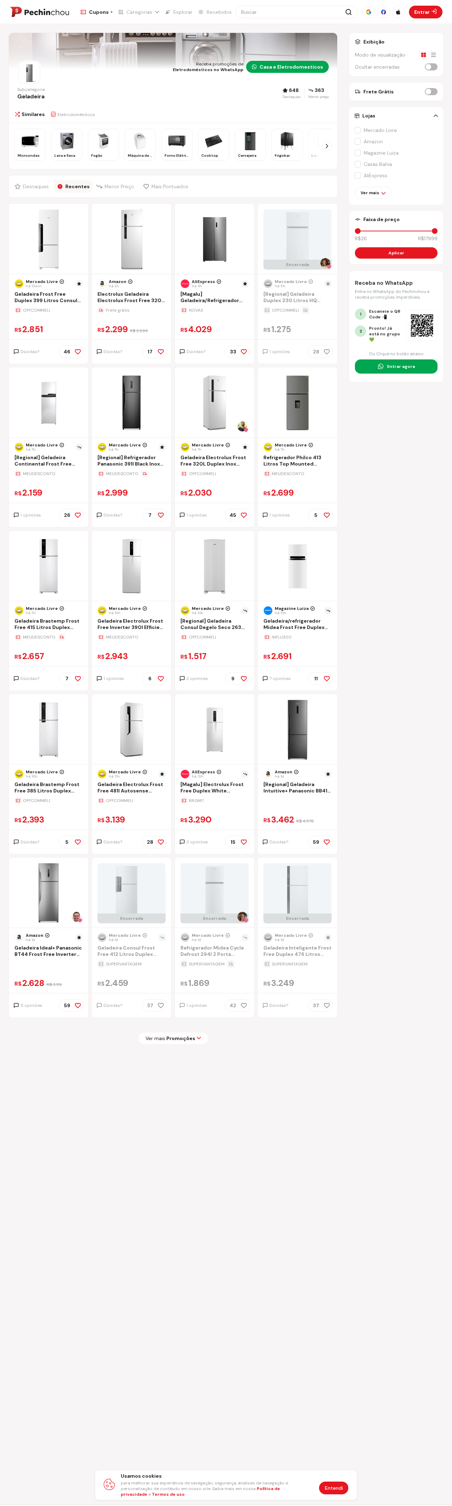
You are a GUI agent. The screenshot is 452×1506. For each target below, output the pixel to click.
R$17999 (428, 238)
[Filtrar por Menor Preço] (116, 186)
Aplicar (396, 253)
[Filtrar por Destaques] (32, 186)
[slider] (358, 231)
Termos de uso (168, 1494)
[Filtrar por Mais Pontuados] (167, 186)
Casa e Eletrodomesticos (291, 67)
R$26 (361, 238)
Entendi (334, 1488)
